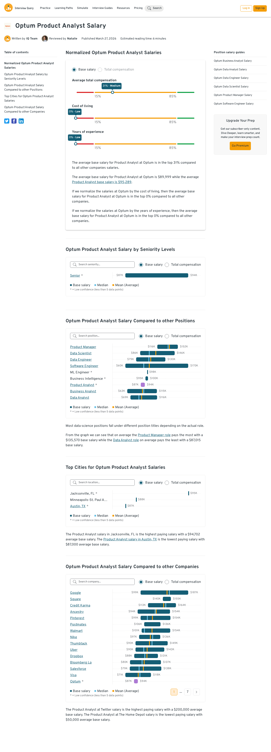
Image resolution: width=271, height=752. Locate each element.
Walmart (76, 631)
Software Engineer (84, 366)
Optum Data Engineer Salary (231, 78)
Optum (75, 682)
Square (75, 599)
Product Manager (83, 347)
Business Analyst (83, 391)
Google (75, 593)
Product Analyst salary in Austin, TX (130, 539)
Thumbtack (78, 644)
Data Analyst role (126, 440)
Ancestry (77, 612)
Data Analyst (79, 398)
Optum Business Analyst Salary (233, 61)
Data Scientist (80, 353)
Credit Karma (80, 606)
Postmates (78, 625)
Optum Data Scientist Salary (231, 86)
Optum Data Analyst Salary (230, 69)
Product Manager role (154, 435)
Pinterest (77, 618)
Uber (73, 650)
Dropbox (76, 656)
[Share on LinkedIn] (21, 121)
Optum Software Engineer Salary (234, 104)
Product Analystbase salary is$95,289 (101, 182)
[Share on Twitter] (6, 121)
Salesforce (78, 669)
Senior (75, 276)
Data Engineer (81, 360)
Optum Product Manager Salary (233, 95)
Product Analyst (82, 385)
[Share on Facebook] (14, 121)
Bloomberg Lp (81, 663)
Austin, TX (78, 506)
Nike (73, 637)
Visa (73, 675)
